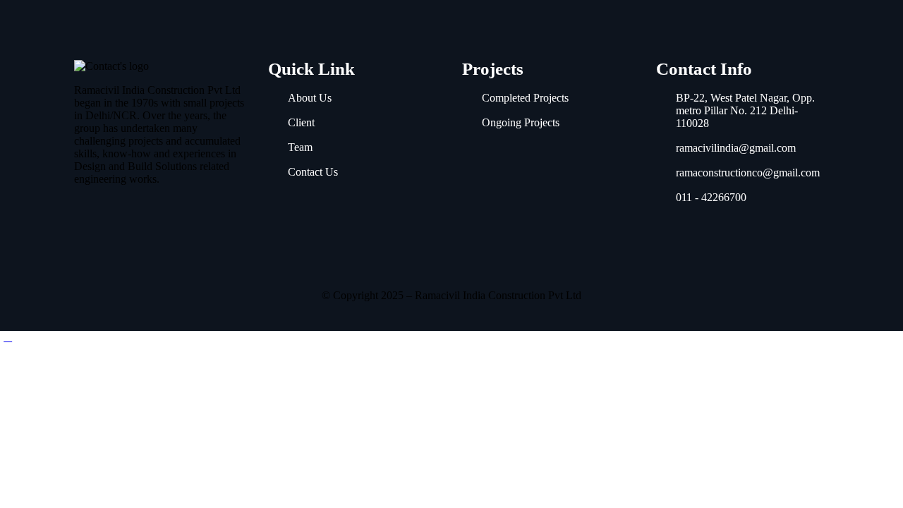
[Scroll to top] (8, 337)
